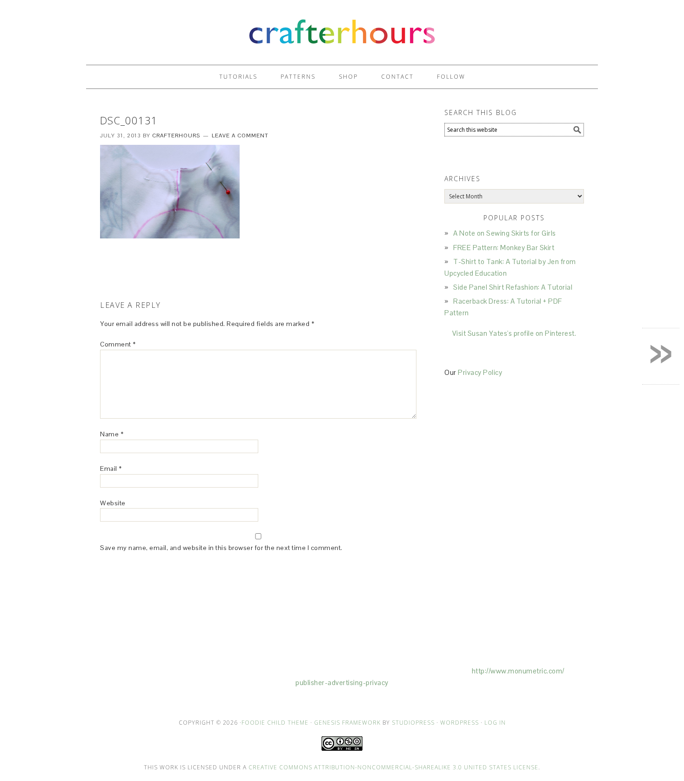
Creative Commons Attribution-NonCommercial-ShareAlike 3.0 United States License (393, 767)
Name (111, 434)
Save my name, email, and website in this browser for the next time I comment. (221, 547)
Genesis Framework (347, 723)
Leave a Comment (240, 135)
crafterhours (342, 28)
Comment (118, 344)
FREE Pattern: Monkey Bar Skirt (503, 247)
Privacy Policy (480, 372)
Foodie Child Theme (274, 723)
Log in (495, 723)
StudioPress (413, 723)
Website (113, 503)
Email (111, 468)
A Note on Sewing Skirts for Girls (504, 233)
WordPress (459, 723)
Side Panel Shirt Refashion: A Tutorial (512, 287)
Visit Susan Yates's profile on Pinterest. (514, 333)
